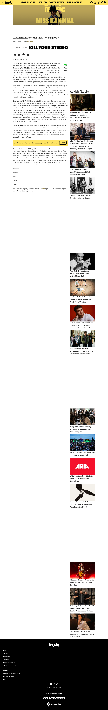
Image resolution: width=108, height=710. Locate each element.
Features (32, 2)
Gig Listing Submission (8, 676)
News (23, 2)
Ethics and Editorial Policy (9, 662)
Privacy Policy (6, 656)
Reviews (61, 2)
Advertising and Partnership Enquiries (11, 673)
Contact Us (5, 679)
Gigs (69, 2)
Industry (42, 2)
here (43, 189)
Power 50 (77, 2)
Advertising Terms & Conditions (10, 665)
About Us (5, 653)
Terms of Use (6, 659)
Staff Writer (30, 41)
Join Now (62, 143)
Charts (52, 2)
